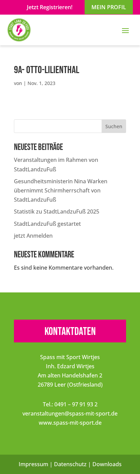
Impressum (33, 464)
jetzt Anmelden (33, 235)
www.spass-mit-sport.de (70, 422)
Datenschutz (70, 464)
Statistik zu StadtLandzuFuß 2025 (56, 211)
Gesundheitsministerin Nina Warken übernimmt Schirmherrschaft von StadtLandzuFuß (60, 190)
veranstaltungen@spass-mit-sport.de (70, 413)
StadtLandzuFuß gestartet (47, 223)
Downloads (107, 464)
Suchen (113, 126)
